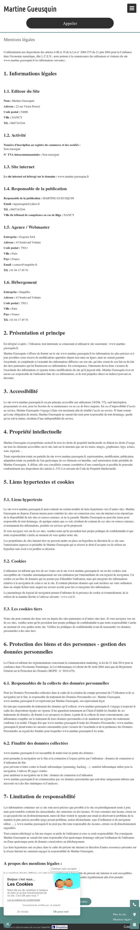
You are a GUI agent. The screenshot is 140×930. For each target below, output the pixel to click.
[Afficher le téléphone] (134, 904)
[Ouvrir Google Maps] (134, 914)
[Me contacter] (134, 924)
